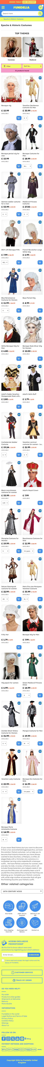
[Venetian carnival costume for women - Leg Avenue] (33, 425)
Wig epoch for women (9, 683)
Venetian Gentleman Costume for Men (31, 106)
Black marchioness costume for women (9, 491)
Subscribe (34, 955)
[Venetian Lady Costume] (11, 762)
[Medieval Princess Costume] (33, 185)
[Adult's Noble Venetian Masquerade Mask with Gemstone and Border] (11, 377)
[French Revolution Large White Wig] (33, 233)
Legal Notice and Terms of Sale (14, 1016)
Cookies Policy (7, 1021)
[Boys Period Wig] (33, 281)
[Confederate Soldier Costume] (11, 425)
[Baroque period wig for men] (11, 136)
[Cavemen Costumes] (11, 48)
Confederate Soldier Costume (9, 443)
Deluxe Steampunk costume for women (9, 588)
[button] (41, 51)
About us (5, 1025)
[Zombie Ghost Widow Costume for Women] (11, 714)
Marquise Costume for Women (9, 539)
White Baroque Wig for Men (10, 347)
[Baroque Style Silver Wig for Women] (33, 329)
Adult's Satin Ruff (29, 394)
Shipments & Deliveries (11, 999)
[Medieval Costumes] (33, 48)
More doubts (7, 1004)
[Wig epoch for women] (11, 666)
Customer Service (23, 972)
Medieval (32, 60)
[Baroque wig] (11, 88)
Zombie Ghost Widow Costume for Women (9, 732)
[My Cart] (40, 7)
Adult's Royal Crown (30, 490)
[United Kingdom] (4, 1039)
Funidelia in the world (10, 1014)
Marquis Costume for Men (33, 731)
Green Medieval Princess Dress (32, 684)
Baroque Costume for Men (31, 155)
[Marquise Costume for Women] (11, 521)
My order (5, 994)
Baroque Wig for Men (31, 635)
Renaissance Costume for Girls (32, 539)
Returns (5, 1001)
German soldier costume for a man (10, 203)
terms (7, 963)
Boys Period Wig (29, 298)
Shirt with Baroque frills (10, 250)
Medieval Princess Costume (30, 203)
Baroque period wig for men (10, 155)
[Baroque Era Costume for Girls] (33, 762)
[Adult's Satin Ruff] (33, 377)
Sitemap (5, 1023)
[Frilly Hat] (11, 618)
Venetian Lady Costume (10, 779)
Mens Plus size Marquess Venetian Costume (32, 588)
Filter (8, 66)
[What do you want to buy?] (3, 7)
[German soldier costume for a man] (11, 185)
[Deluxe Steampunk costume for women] (11, 569)
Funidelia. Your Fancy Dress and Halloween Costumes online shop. (22, 7)
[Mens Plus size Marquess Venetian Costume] (33, 569)
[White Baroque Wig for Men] (11, 329)
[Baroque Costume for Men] (33, 136)
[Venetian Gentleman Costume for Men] (33, 88)
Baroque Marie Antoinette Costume (9, 828)
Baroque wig (6, 105)
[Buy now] (18, 118)
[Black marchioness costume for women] (11, 473)
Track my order (23, 980)
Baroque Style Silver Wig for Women (32, 347)
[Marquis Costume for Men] (33, 714)
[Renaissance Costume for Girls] (33, 521)
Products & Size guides (11, 997)
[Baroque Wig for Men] (33, 618)
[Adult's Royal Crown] (33, 473)
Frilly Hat (5, 635)
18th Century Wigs (12, 891)
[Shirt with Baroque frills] (11, 233)
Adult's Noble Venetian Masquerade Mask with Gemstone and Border (10, 395)
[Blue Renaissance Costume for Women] (11, 281)
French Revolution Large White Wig (32, 251)
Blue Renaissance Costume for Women (9, 299)
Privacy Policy (7, 1018)
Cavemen (11, 60)
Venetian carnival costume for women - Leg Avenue (33, 443)
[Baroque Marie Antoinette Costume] (11, 810)
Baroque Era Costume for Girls (32, 780)
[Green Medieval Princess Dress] (33, 666)
